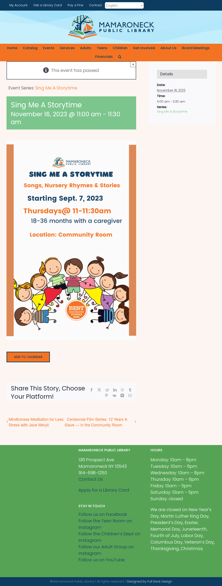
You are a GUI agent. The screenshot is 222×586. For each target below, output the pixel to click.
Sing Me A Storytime (172, 111)
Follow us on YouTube (101, 560)
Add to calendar (28, 357)
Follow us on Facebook (102, 514)
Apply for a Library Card (103, 490)
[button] (119, 56)
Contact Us (90, 479)
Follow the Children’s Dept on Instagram (109, 537)
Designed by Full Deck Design (149, 581)
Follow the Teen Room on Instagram (105, 524)
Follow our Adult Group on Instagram (106, 550)
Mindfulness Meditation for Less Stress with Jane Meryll (36, 421)
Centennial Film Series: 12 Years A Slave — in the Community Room (96, 421)
